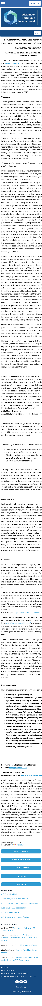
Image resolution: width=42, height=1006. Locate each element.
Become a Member (21, 868)
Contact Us (21, 876)
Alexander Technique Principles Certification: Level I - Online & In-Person (19, 938)
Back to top (20, 987)
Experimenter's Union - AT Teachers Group (18, 929)
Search (37, 33)
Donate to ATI (21, 884)
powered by (15, 991)
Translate (20, 845)
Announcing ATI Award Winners (14, 899)
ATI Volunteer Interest (10, 912)
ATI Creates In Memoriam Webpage (16, 917)
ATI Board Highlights (10, 894)
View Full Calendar (21, 851)
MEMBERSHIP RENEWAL (21, 860)
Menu (3, 3)
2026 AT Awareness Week (26, 945)
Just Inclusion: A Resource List (13, 908)
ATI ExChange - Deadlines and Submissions (19, 903)
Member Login (35, 3)
